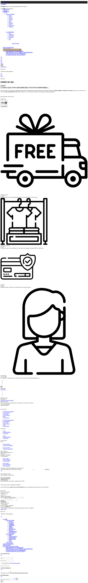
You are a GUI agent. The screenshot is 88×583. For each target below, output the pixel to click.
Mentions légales (7, 432)
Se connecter (5, 565)
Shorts (10, 21)
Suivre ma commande (8, 445)
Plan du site (5, 433)
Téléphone (3, 493)
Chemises (11, 19)
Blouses (10, 16)
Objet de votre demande (6, 496)
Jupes (10, 20)
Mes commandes (7, 459)
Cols (10, 38)
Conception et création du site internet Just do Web (35, 468)
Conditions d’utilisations (39, 469)
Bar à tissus (5, 414)
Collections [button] (10, 14)
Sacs (10, 39)
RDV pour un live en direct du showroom (19, 52)
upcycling (15, 43)
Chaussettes (11, 34)
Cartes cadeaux (6, 415)
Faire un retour (6, 461)
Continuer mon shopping (20, 573)
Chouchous (11, 35)
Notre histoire (6, 1)
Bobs (10, 33)
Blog (4, 416)
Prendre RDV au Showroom (14, 51)
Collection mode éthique (8, 411)
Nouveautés (23, 43)
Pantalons (11, 23)
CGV (4, 431)
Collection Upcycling (38, 43)
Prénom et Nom (4, 492)
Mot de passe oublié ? (15, 563)
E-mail (2, 99)
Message (3, 500)
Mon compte (6, 458)
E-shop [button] (5, 11)
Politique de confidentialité (27, 469)
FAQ (4, 3)
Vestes (10, 15)
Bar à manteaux (8, 47)
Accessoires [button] (10, 32)
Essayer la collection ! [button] (12, 50)
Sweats (10, 24)
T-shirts (10, 18)
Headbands (11, 37)
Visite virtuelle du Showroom (16, 53)
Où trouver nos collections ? (15, 54)
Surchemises (11, 25)
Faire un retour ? (6, 444)
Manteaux (11, 26)
